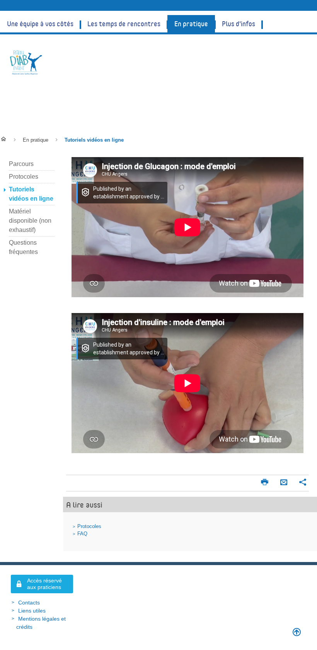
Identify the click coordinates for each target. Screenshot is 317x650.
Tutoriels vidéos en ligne (72, 106)
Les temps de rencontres (123, 24)
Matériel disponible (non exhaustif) (30, 220)
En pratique (191, 24)
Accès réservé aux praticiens (44, 583)
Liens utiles (32, 611)
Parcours (21, 164)
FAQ (82, 534)
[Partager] (302, 483)
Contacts (29, 602)
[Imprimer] (264, 483)
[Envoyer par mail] (283, 483)
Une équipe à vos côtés (40, 24)
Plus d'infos (238, 24)
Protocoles (89, 526)
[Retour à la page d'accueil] (26, 62)
